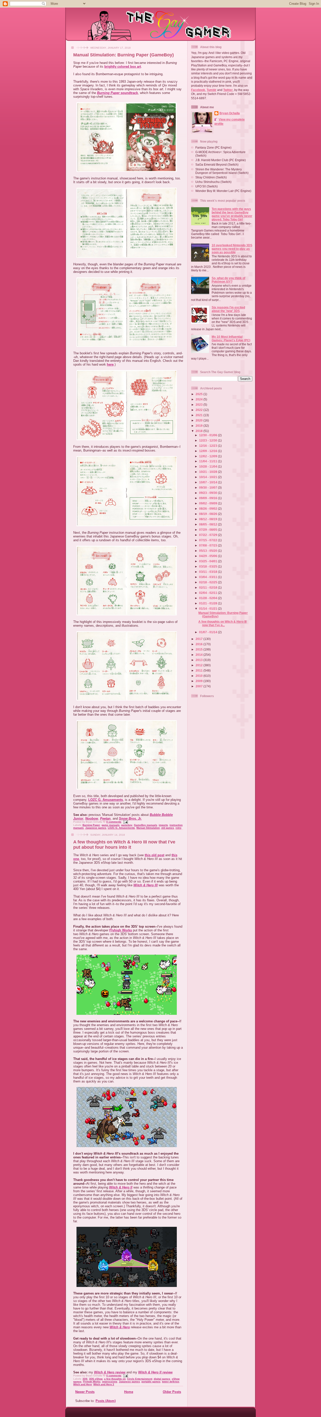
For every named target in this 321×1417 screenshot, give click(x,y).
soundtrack (117, 93)
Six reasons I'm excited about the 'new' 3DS (228, 309)
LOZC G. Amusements (105, 800)
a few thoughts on (115, 1378)
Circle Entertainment (139, 1378)
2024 (199, 399)
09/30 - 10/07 (208, 487)
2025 (199, 394)
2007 (199, 686)
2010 (199, 675)
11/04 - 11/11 (208, 461)
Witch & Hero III (145, 885)
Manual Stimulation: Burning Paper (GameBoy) (123, 54)
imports (163, 825)
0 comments (113, 821)
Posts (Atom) (106, 1401)
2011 (199, 670)
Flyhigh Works (120, 930)
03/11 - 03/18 (208, 571)
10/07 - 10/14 (208, 482)
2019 (199, 425)
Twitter (228, 89)
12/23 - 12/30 (208, 440)
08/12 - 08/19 (208, 519)
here (110, 364)
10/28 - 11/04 (208, 466)
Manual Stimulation (148, 827)
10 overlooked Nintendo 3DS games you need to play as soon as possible (232, 249)
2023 (199, 404)
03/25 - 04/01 (208, 561)
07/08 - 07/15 (208, 545)
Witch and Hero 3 (103, 1384)
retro (178, 827)
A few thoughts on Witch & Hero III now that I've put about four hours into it (124, 844)
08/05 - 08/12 (208, 524)
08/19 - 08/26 (208, 513)
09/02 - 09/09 (208, 503)
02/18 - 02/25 (208, 582)
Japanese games (95, 827)
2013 (199, 660)
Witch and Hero (82, 1384)
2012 (199, 665)
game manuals (111, 825)
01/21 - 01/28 (208, 603)
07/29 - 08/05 (208, 529)
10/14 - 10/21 (208, 477)
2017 (199, 638)
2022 (199, 409)
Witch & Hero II (120, 1187)
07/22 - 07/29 (208, 534)
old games (167, 827)
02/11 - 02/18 (208, 587)
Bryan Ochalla (229, 113)
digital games (162, 1378)
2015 (199, 649)
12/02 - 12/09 (208, 456)
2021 (199, 415)
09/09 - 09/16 (208, 498)
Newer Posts (85, 1392)
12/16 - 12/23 (208, 445)
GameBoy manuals (145, 825)
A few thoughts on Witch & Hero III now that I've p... (222, 623)
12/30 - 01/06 (208, 435)
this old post (154, 855)
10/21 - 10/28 (208, 471)
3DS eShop (96, 1378)
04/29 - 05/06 (208, 556)
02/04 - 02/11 (208, 592)
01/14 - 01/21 (208, 608)
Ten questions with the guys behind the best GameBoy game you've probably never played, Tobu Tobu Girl (232, 214)
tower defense (170, 1381)
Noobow (91, 818)
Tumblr (211, 89)
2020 (199, 420)
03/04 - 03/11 (208, 577)
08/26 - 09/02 (208, 508)
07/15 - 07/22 (208, 540)
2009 (199, 681)
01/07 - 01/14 (208, 632)
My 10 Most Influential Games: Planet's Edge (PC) (231, 338)
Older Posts (172, 1392)
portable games (150, 1381)
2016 (199, 644)
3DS (85, 1378)
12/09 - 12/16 (208, 451)
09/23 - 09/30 (208, 492)
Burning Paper (91, 825)
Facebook (198, 89)
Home (128, 1392)
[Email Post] (125, 821)
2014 (199, 654)
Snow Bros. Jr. (130, 818)
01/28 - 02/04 (208, 598)
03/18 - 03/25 (208, 566)
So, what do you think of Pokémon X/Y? (228, 279)
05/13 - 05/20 (208, 550)
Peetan (105, 818)
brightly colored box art (122, 66)
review (109, 1372)
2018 (199, 430)
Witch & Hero (120, 1327)
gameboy (126, 825)
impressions (109, 1381)
